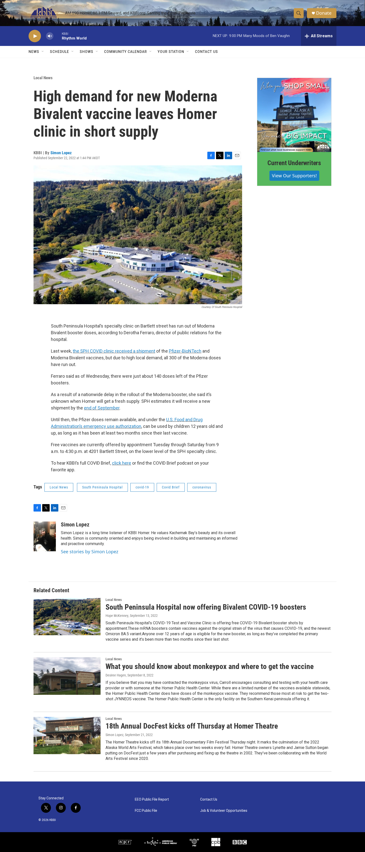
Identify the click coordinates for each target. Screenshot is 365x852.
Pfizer (175, 351)
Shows (86, 52)
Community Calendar (125, 52)
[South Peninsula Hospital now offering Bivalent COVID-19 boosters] (67, 616)
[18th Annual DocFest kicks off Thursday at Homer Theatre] (67, 735)
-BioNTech (191, 351)
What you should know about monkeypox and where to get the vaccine (210, 666)
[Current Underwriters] (294, 115)
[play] (35, 36)
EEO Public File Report (152, 799)
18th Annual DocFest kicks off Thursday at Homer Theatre (192, 726)
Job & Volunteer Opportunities (223, 811)
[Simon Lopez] (45, 536)
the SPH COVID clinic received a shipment (114, 351)
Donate (323, 13)
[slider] (57, 35)
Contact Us (206, 52)
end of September (101, 407)
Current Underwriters (294, 163)
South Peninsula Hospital (102, 487)
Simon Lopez (61, 152)
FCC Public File (146, 811)
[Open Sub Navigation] (43, 52)
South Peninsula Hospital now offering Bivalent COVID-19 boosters (206, 607)
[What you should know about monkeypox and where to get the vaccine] (67, 676)
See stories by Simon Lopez (89, 552)
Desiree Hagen (116, 675)
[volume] (49, 36)
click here (121, 463)
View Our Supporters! (294, 176)
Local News (43, 77)
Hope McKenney (117, 616)
